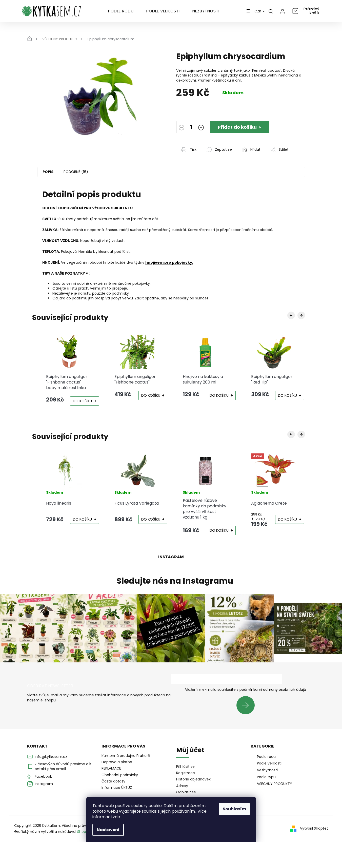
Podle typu (266, 776)
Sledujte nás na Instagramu (175, 580)
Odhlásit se (186, 792)
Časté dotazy (113, 781)
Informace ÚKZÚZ (117, 787)
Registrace (185, 773)
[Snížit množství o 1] (181, 128)
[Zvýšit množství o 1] (201, 128)
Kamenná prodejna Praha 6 (126, 755)
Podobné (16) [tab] (76, 171)
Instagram (44, 783)
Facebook (43, 776)
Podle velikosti (269, 763)
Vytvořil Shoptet (314, 828)
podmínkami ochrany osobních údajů (272, 689)
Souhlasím (234, 809)
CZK (258, 11)
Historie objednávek (193, 779)
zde (116, 817)
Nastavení (108, 830)
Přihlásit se (247, 705)
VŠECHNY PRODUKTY (274, 783)
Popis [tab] (48, 171)
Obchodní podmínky (120, 774)
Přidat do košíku (237, 127)
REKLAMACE (111, 768)
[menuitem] (121, 11)
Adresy (182, 785)
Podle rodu (266, 756)
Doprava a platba (117, 761)
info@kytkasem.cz (51, 756)
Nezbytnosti (267, 770)
